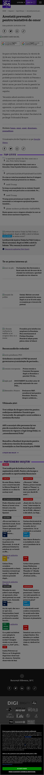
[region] (22, 749)
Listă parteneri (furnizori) (7, 764)
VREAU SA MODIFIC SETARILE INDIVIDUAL (22, 771)
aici (25, 744)
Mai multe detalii (28, 736)
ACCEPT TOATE (22, 768)
